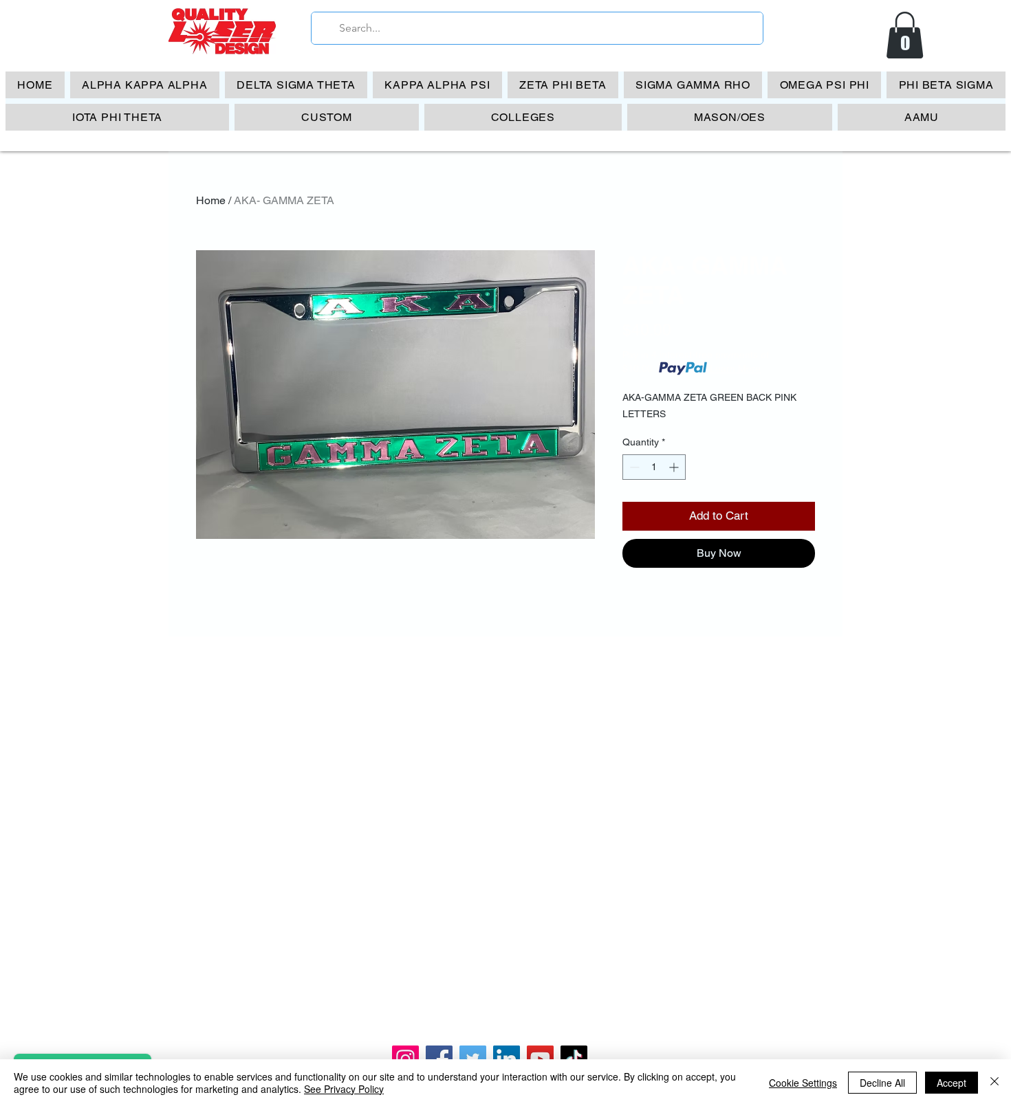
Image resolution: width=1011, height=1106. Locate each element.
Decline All (882, 1083)
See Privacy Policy (344, 1089)
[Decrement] (633, 467)
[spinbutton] (654, 467)
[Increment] (675, 467)
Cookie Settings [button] (803, 1083)
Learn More (735, 368)
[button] (904, 35)
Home (211, 200)
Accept (951, 1083)
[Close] (994, 1082)
